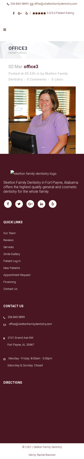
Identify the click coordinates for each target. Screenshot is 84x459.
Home (12, 52)
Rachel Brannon (46, 455)
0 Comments (37, 79)
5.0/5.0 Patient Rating (60, 13)
